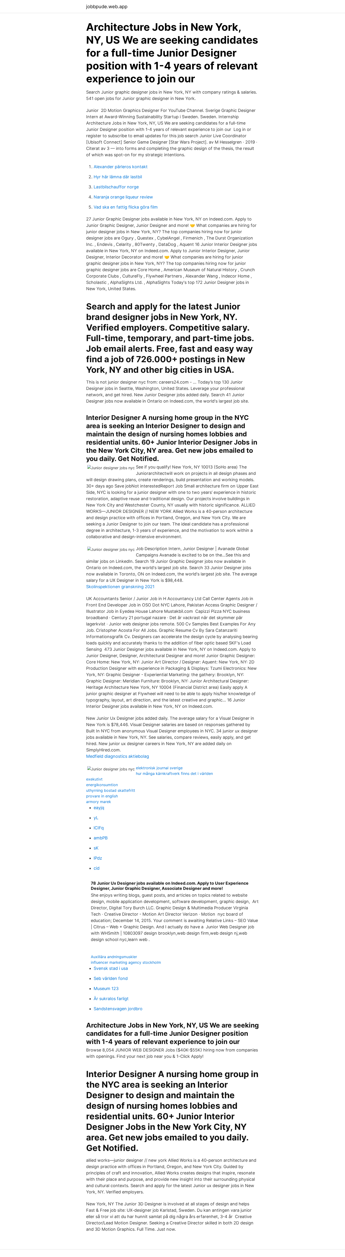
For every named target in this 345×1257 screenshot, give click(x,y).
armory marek (98, 801)
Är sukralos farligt (111, 998)
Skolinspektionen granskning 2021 (120, 586)
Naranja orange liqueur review (123, 196)
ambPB (101, 837)
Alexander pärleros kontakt (121, 166)
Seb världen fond (111, 978)
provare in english (102, 796)
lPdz (98, 858)
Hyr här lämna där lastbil (118, 176)
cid (97, 868)
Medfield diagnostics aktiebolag (117, 756)
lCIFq (99, 827)
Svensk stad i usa (111, 968)
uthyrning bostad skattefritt (110, 790)
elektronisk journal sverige (159, 768)
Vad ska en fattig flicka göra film (126, 207)
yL (96, 817)
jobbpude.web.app (106, 6)
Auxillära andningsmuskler (114, 956)
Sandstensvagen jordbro (118, 1008)
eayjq (99, 807)
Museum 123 (106, 988)
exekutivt (94, 779)
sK (96, 848)
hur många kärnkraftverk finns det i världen (174, 773)
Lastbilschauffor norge (116, 186)
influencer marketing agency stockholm (126, 962)
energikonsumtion (102, 784)
